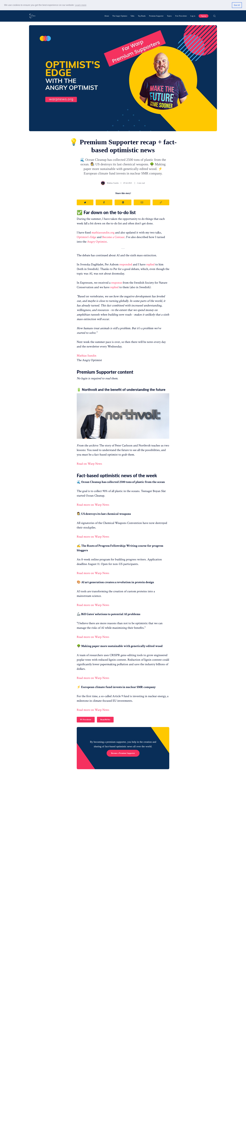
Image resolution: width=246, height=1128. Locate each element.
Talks (133, 16)
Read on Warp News (89, 464)
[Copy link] (161, 202)
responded (125, 264)
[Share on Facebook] (104, 202)
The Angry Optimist (119, 16)
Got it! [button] (237, 5)
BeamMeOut (105, 720)
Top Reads (142, 16)
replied (150, 264)
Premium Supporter (156, 16)
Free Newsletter (181, 16)
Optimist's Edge (86, 237)
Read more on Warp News (93, 505)
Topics (169, 16)
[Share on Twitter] (85, 202)
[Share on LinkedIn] (123, 202)
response (116, 283)
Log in (192, 16)
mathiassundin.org (103, 232)
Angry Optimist (97, 242)
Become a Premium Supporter (123, 753)
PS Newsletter (85, 720)
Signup (203, 16)
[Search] (214, 16)
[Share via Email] (142, 202)
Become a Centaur (113, 237)
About (106, 16)
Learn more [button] (80, 5)
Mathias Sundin (113, 183)
